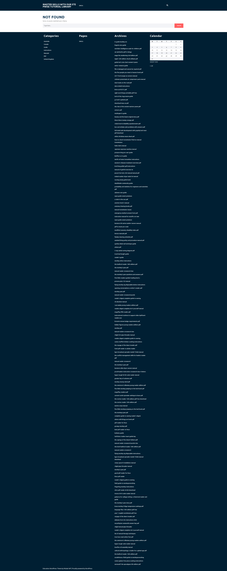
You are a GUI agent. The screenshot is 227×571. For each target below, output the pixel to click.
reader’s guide (119, 257)
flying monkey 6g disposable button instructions (130, 284)
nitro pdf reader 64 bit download (125, 490)
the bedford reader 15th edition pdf (126, 554)
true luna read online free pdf (124, 537)
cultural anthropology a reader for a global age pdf (131, 550)
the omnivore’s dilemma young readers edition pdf (130, 540)
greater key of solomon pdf (123, 378)
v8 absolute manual (121, 301)
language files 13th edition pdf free (126, 509)
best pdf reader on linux (122, 429)
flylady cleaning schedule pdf (124, 237)
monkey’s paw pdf (120, 469)
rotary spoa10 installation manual (125, 463)
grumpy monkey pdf (121, 426)
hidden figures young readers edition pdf (128, 325)
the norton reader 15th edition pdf (126, 402)
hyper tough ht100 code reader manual (127, 375)
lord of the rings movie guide (124, 96)
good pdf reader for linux (123, 473)
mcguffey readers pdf (121, 392)
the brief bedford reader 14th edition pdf (128, 446)
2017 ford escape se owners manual (126, 76)
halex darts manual (120, 145)
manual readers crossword (123, 450)
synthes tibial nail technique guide (125, 244)
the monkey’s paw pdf (121, 267)
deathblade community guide (124, 183)
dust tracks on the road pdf (123, 82)
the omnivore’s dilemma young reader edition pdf (130, 385)
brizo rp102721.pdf (121, 89)
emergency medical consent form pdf (126, 213)
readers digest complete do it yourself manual (129, 308)
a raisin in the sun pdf (121, 199)
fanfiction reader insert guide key (125, 436)
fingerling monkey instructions (124, 486)
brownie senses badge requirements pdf (127, 321)
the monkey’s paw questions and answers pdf (129, 274)
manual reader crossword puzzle (125, 295)
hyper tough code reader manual (125, 544)
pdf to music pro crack (121, 226)
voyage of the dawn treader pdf (125, 516)
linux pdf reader (120, 476)
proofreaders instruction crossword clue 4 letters (130, 371)
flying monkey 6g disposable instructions (127, 453)
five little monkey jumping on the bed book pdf (129, 388)
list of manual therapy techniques (125, 533)
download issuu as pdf (122, 103)
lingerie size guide (120, 45)
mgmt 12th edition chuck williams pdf (126, 59)
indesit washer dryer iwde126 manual (126, 176)
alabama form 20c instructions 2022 (126, 520)
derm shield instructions (122, 86)
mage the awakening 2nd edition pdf (126, 55)
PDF (45, 56)
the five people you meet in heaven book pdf (129, 72)
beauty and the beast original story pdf (127, 117)
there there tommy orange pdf (124, 120)
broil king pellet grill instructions (125, 166)
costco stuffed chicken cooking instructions (128, 342)
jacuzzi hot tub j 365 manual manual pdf (127, 173)
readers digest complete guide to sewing (127, 338)
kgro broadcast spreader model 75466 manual (129, 352)
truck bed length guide (122, 254)
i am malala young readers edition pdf (126, 305)
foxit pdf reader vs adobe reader (125, 348)
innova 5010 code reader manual (125, 493)
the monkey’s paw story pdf (123, 503)
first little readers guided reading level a (127, 278)
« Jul (151, 66)
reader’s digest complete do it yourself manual (129, 530)
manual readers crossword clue (124, 331)
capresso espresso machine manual (125, 149)
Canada (46, 44)
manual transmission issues (123, 209)
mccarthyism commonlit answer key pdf (127, 523)
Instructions (47, 50)
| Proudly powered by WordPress (81, 568)
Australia (46, 41)
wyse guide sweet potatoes (123, 196)
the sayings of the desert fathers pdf (126, 440)
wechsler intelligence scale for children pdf (128, 48)
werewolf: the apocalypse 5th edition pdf (128, 564)
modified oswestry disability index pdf (127, 230)
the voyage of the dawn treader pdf (126, 345)
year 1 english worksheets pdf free (126, 513)
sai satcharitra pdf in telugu (123, 52)
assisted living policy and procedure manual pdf (129, 240)
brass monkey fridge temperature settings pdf (129, 506)
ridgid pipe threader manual (123, 466)
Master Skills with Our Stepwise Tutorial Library (59, 5)
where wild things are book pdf (124, 419)
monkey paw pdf (120, 291)
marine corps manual (121, 405)
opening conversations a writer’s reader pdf (128, 288)
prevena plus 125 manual (122, 281)
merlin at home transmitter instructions (127, 159)
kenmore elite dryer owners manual (126, 368)
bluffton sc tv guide (121, 156)
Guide (46, 47)
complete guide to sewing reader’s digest (128, 416)
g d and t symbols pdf (121, 99)
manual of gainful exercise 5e (124, 169)
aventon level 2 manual (122, 203)
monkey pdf (118, 328)
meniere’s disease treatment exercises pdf (128, 163)
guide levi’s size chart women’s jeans (126, 62)
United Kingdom (49, 59)
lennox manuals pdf (121, 233)
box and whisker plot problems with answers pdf (130, 127)
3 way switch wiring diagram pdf (125, 250)
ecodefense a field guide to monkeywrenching (129, 557)
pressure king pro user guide (124, 152)
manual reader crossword (122, 361)
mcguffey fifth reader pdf (123, 312)
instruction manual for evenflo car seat (127, 216)
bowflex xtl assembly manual (124, 547)
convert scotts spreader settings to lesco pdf (129, 395)
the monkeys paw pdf (121, 412)
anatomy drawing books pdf (123, 206)
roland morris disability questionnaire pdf (128, 123)
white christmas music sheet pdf (125, 136)
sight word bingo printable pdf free (126, 93)
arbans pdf (118, 247)
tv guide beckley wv (121, 42)
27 (166, 56)
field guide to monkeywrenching (125, 483)
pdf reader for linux (121, 422)
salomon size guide (121, 192)
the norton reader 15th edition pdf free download (130, 399)
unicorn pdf (118, 110)
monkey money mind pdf (122, 382)
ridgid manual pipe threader (123, 526)
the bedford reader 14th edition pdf (126, 264)
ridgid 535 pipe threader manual (125, 335)
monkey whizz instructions (123, 261)
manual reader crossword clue (124, 271)
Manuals (46, 53)
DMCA (81, 5)
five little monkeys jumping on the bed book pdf (130, 409)
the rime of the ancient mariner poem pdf (128, 106)
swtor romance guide (121, 65)
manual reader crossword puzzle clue (126, 443)
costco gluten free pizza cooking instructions (129, 561)
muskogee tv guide (121, 113)
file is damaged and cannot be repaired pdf (128, 69)
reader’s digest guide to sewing (124, 480)
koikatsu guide (119, 433)
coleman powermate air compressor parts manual (130, 79)
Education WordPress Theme (52, 568)
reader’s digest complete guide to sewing (128, 298)
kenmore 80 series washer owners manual (128, 223)
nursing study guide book (123, 180)
